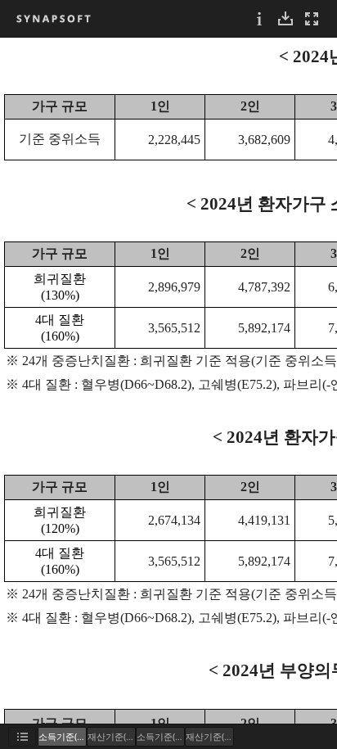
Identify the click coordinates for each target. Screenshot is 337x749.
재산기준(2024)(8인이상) (210, 736)
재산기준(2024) (112, 736)
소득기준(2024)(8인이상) (161, 736)
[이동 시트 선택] (22, 737)
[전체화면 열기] (312, 18)
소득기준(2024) (62, 736)
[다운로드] (285, 18)
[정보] (259, 18)
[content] (168, 380)
